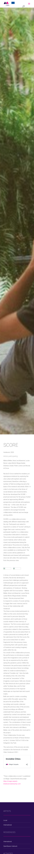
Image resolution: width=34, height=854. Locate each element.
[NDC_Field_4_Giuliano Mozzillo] (17, 570)
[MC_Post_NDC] (7, 570)
